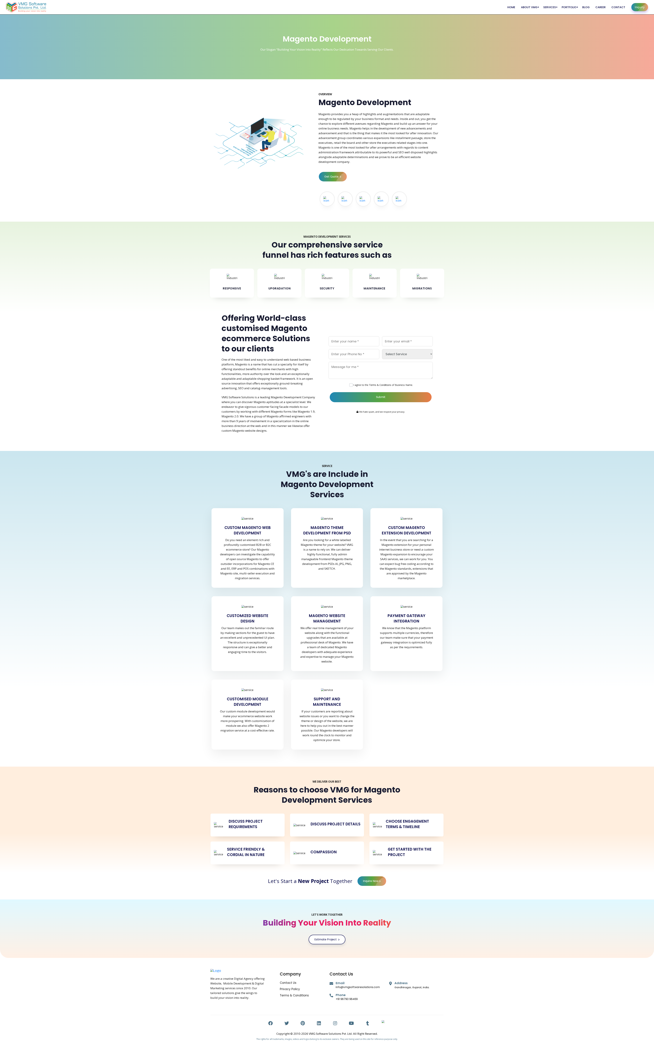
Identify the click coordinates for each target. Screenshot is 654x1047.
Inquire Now (370, 881)
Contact (618, 7)
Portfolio (569, 7)
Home (511, 7)
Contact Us (288, 983)
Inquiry (640, 7)
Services (549, 7)
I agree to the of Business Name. (383, 385)
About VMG (529, 7)
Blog (586, 7)
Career (600, 7)
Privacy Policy (290, 989)
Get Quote (331, 177)
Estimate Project (325, 939)
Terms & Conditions (380, 385)
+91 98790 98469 (347, 999)
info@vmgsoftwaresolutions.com (358, 987)
